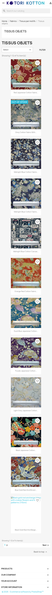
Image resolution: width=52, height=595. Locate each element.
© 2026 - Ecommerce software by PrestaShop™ (23, 592)
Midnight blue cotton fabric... (26, 172)
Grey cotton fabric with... (26, 132)
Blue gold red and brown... (26, 490)
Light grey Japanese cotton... (26, 410)
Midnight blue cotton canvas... (26, 251)
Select (17, 49)
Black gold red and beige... (26, 530)
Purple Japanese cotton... (26, 371)
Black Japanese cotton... (26, 450)
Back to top (41, 551)
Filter (42, 50)
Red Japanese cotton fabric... (26, 92)
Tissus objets (15, 31)
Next (46, 545)
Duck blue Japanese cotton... (26, 331)
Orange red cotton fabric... (26, 291)
